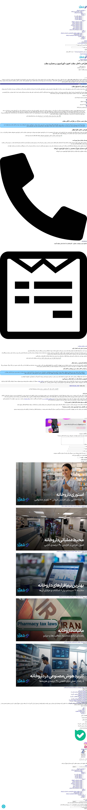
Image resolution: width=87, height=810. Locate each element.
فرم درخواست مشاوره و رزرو (48, 398)
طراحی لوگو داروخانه (78, 34)
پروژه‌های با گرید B (78, 18)
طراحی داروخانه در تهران (77, 22)
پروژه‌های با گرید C (78, 19)
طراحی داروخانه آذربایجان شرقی (75, 29)
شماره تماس (84, 807)
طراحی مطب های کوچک (74, 385)
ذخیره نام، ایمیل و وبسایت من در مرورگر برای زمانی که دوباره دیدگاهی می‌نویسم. (70, 453)
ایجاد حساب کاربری (81, 42)
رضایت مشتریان (27, 398)
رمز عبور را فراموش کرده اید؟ (81, 51)
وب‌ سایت (85, 450)
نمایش (79, 83)
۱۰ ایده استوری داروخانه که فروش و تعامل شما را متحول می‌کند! (74, 505)
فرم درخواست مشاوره (80, 711)
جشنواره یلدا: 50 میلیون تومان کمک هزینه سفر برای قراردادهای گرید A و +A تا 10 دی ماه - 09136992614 (43, 1)
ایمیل (85, 448)
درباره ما (83, 713)
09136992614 (78, 717)
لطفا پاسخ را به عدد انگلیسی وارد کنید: (79, 455)
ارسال (86, 808)
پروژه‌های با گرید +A (78, 15)
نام (86, 446)
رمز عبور (85, 47)
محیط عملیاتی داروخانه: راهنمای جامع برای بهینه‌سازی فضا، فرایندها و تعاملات (72, 551)
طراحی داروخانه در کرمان (77, 23)
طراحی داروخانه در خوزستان (76, 25)
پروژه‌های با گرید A (78, 17)
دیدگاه (85, 444)
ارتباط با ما (82, 712)
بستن (86, 765)
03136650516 (79, 719)
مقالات (83, 708)
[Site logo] (82, 8)
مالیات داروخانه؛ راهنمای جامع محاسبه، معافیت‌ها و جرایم (75, 642)
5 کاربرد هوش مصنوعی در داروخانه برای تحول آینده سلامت (75, 687)
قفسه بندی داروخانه (78, 12)
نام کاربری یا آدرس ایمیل (82, 45)
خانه (84, 707)
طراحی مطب (40, 381)
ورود (86, 49)
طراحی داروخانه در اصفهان (77, 21)
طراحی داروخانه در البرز (77, 26)
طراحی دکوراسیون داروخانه (76, 11)
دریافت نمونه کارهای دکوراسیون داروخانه (74, 35)
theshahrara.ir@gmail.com (80, 721)
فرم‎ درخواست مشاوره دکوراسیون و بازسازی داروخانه (71, 32)
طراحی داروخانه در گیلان (77, 28)
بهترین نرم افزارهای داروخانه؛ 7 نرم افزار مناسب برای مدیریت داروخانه (73, 596)
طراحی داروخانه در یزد (77, 27)
